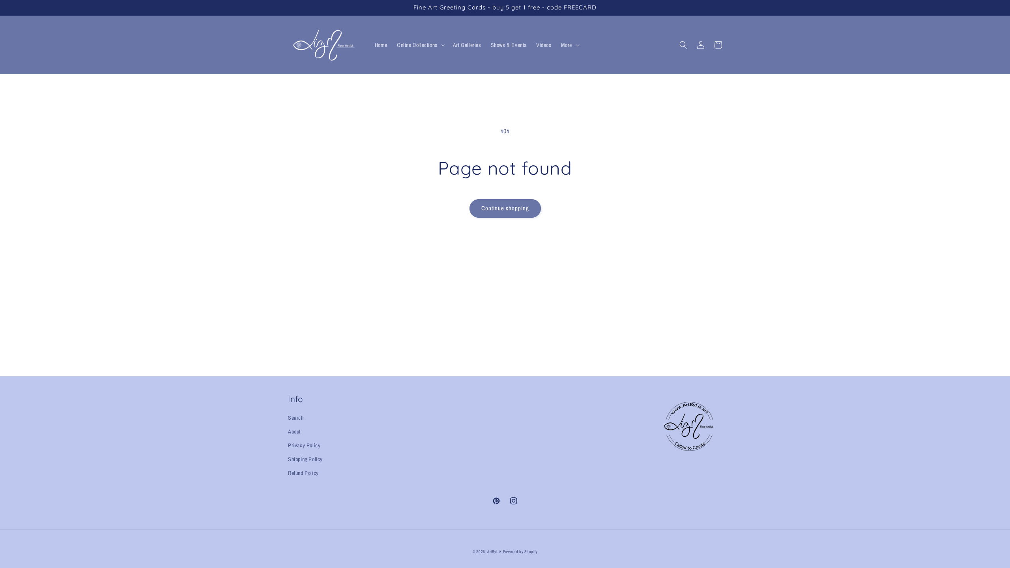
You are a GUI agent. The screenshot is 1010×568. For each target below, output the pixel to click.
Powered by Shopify (520, 551)
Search (296, 417)
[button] (420, 45)
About (294, 431)
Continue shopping (505, 208)
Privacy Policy (304, 445)
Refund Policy (303, 472)
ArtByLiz (494, 551)
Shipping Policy (305, 459)
